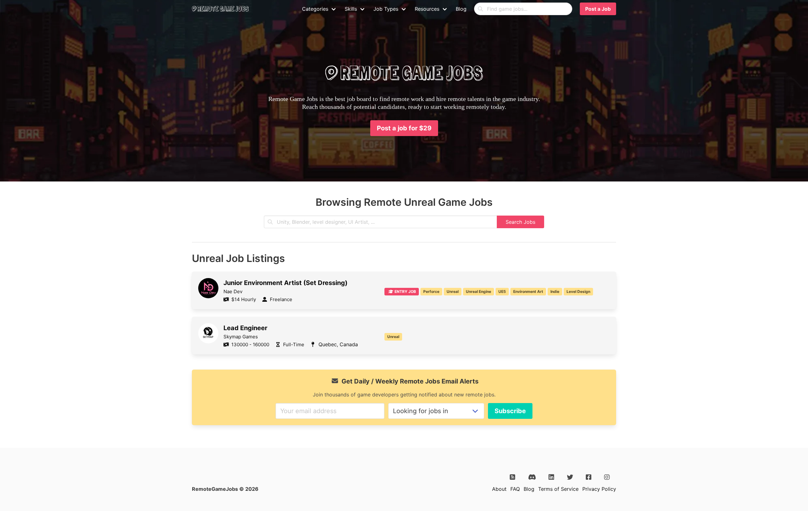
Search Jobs (520, 222)
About (499, 489)
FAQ (515, 489)
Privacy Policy (599, 489)
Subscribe (510, 411)
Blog (461, 9)
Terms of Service (558, 489)
